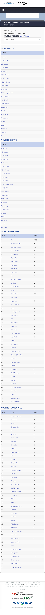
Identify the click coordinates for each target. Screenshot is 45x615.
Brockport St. (15, 272)
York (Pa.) (14, 337)
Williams (13, 383)
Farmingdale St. (16, 312)
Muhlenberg (14, 261)
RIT (12, 319)
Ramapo (13, 366)
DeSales (13, 358)
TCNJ (13, 290)
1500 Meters (5, 75)
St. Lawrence (15, 304)
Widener (13, 434)
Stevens (13, 466)
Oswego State (15, 398)
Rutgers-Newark (16, 279)
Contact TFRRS (29, 584)
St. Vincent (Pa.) (16, 567)
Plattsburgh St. (15, 362)
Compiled (4, 57)
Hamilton (14, 391)
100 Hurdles (4, 177)
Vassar (13, 380)
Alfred (13, 520)
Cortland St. (14, 254)
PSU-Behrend (15, 286)
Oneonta (13, 376)
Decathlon (4, 136)
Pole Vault (4, 111)
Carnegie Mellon (16, 247)
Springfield (14, 322)
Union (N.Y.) (14, 344)
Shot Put (3, 121)
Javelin (3, 132)
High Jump (4, 107)
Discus (3, 125)
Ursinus (13, 283)
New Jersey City (16, 549)
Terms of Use (36, 582)
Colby (12, 308)
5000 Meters (5, 78)
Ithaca (13, 340)
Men (21, 36)
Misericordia (15, 269)
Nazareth (14, 301)
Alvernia (13, 502)
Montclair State (15, 333)
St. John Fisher (15, 401)
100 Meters (4, 60)
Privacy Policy (9, 582)
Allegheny (14, 326)
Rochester (14, 265)
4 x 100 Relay (5, 96)
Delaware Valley (16, 387)
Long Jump (4, 114)
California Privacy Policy (23, 582)
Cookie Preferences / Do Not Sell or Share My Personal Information (23, 587)
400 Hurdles (4, 89)
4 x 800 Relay (5, 103)
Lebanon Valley (15, 351)
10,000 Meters (5, 82)
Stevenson (14, 315)
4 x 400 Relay (5, 100)
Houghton (14, 369)
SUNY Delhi (14, 258)
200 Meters (4, 64)
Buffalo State (15, 373)
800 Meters (4, 71)
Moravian (14, 297)
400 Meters (4, 67)
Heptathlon (4, 227)
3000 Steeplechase (7, 93)
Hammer (4, 129)
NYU (12, 394)
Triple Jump (4, 118)
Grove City (14, 330)
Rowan (13, 240)
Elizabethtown (15, 294)
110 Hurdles (4, 85)
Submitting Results (17, 584)
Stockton (13, 481)
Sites (7, 584)
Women (27, 36)
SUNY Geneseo (15, 243)
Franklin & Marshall (16, 355)
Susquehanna (15, 251)
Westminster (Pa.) (16, 506)
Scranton (14, 348)
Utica (12, 276)
